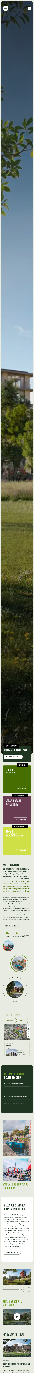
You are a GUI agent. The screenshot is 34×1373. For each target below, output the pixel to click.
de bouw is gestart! (11, 773)
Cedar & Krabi (13, 801)
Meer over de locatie (12, 1252)
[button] (23, 1289)
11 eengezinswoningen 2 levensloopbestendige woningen (15, 835)
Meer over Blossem (10, 926)
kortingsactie (22, 765)
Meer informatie (21, 819)
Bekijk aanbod (21, 789)
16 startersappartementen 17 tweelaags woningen (13, 804)
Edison (9, 770)
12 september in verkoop (20, 796)
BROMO (9, 831)
